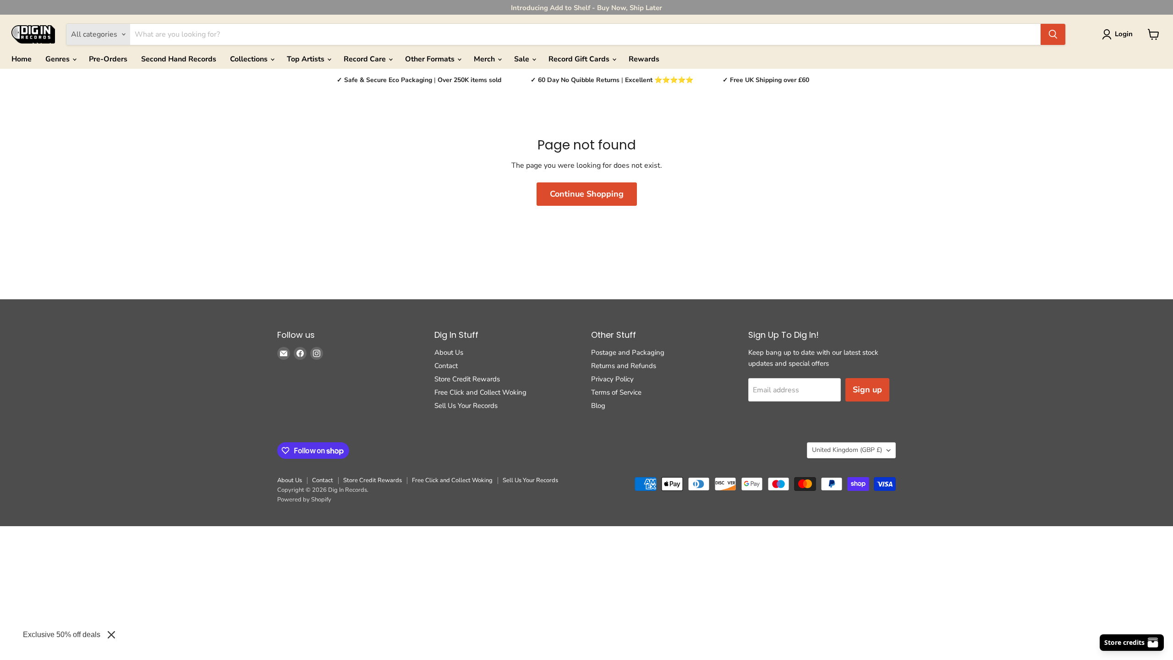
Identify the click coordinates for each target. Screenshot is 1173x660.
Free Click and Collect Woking (480, 392)
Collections (249, 59)
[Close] (111, 634)
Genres (58, 59)
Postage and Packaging (627, 352)
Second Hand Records (178, 59)
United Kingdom (847, 450)
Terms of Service (616, 392)
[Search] (1053, 34)
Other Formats (430, 59)
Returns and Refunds (623, 365)
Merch (485, 59)
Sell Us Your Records (466, 405)
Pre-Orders (108, 59)
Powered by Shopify (304, 499)
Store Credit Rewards (467, 379)
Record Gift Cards (579, 59)
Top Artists (306, 59)
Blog (598, 405)
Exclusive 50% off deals (61, 634)
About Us (448, 352)
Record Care (366, 59)
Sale (522, 59)
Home (21, 59)
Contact (446, 365)
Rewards (644, 59)
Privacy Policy (612, 379)
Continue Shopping (587, 193)
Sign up (867, 389)
